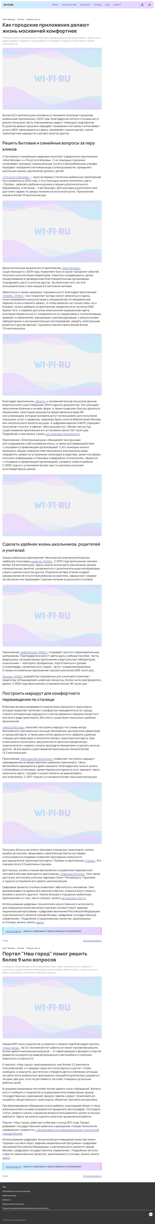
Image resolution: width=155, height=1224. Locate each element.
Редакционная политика (13, 1204)
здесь (40, 922)
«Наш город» (11, 1047)
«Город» (90, 860)
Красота (85, 4)
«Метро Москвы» (13, 727)
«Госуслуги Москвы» (16, 177)
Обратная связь (9, 1195)
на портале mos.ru (73, 898)
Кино (55, 4)
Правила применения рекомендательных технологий (25, 1208)
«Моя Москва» (70, 268)
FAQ (4, 1187)
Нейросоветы (13, 931)
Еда (107, 4)
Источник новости (92, 940)
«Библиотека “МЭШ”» (34, 652)
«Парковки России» (72, 874)
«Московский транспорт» (36, 758)
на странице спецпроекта (63, 434)
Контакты (6, 1200)
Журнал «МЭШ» (12, 676)
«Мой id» (40, 401)
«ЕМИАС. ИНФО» (13, 296)
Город (98, 4)
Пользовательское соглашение (16, 1191)
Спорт (117, 4)
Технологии (69, 4)
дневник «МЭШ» (42, 561)
